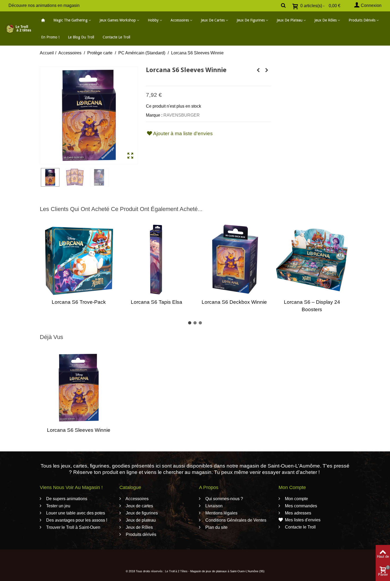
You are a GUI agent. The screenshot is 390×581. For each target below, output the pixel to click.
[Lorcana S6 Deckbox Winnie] (234, 259)
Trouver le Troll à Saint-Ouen (72, 527)
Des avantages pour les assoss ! (76, 520)
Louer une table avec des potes (75, 513)
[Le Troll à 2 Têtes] (18, 28)
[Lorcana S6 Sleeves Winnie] (89, 115)
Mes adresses (297, 513)
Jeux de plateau (289, 20)
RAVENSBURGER (181, 115)
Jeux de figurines (251, 20)
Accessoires (180, 20)
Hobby (153, 20)
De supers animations (66, 498)
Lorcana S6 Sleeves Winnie (78, 430)
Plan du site (216, 527)
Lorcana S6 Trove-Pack (79, 302)
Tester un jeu (57, 506)
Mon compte (296, 498)
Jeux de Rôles (325, 20)
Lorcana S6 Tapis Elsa (156, 302)
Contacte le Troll (116, 37)
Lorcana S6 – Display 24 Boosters (312, 305)
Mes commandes (300, 506)
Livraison (213, 506)
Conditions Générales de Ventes (235, 520)
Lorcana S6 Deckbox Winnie (234, 302)
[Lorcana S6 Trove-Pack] (78, 259)
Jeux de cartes (213, 20)
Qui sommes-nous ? (223, 498)
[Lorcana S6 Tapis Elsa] (156, 259)
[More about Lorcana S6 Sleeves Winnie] (78, 387)
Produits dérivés (362, 20)
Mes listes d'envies (302, 520)
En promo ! (50, 37)
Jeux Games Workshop (117, 20)
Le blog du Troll (81, 37)
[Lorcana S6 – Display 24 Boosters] (312, 259)
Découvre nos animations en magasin (44, 5)
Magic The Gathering (70, 20)
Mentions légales (220, 513)
